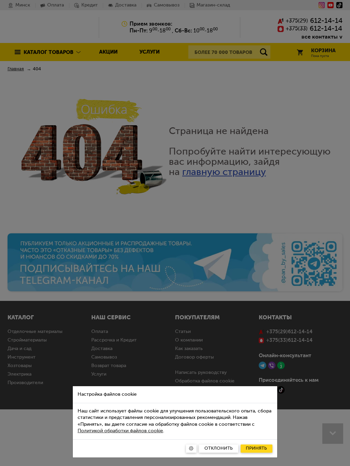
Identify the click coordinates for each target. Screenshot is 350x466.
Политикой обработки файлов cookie (120, 430)
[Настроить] (191, 449)
